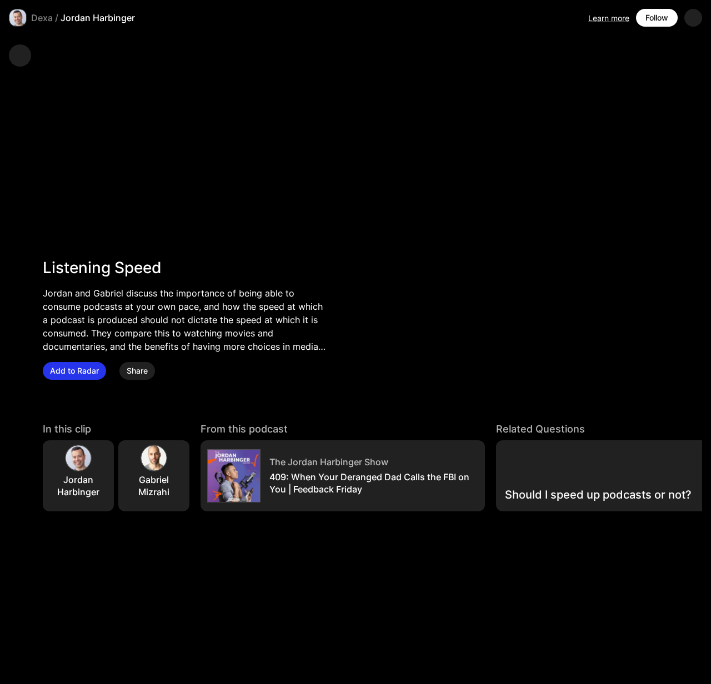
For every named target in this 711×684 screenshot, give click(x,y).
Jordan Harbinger (98, 17)
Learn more (608, 18)
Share (137, 370)
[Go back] (20, 55)
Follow (656, 17)
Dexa (42, 17)
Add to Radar (74, 370)
